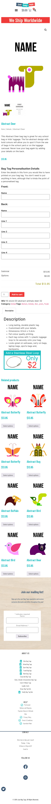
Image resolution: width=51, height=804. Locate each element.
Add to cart (17, 294)
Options (5, 275)
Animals (8, 129)
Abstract (24, 304)
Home (3, 129)
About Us (25, 653)
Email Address (22, 625)
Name (4, 193)
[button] (16, 10)
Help (25, 702)
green (41, 304)
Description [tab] (9, 310)
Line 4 (4, 253)
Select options (8, 426)
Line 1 (4, 221)
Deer (36, 304)
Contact (25, 732)
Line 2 (4, 232)
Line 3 (4, 242)
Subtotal (5, 271)
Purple (46, 304)
